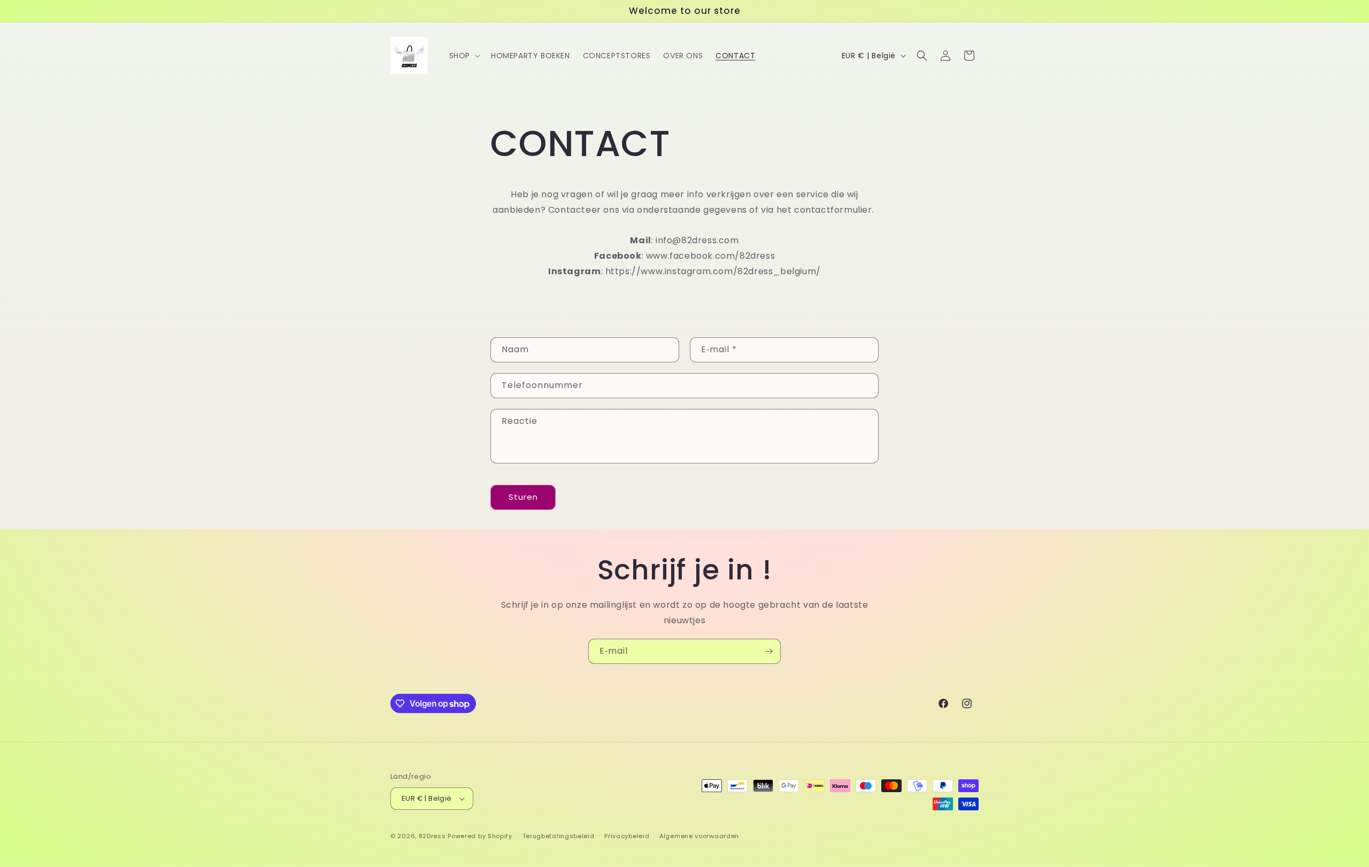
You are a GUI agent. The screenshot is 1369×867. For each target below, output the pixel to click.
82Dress (432, 836)
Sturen (523, 496)
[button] (463, 55)
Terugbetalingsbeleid (558, 836)
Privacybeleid (626, 836)
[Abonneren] (768, 651)
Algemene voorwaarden (699, 836)
